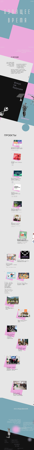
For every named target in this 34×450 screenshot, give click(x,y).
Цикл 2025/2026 (14, 196)
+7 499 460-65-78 (6, 448)
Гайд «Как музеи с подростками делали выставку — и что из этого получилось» (9, 291)
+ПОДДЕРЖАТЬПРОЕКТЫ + (5, 127)
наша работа (31, 47)
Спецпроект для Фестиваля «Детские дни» (22, 242)
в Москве (20, 350)
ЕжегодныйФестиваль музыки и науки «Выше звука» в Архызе (10, 308)
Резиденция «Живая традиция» (17, 212)
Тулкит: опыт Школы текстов (11, 267)
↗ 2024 (12, 181)
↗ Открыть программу (14, 150)
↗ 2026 (12, 165)
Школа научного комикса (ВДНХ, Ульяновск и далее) (22, 320)
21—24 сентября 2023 (21, 282)
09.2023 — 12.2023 (9, 263)
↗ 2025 (12, 164)
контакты (2, 47)
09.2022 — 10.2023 (8, 282)
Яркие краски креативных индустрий (16, 226)
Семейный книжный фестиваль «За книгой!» (22, 349)
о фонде (32, 1)
